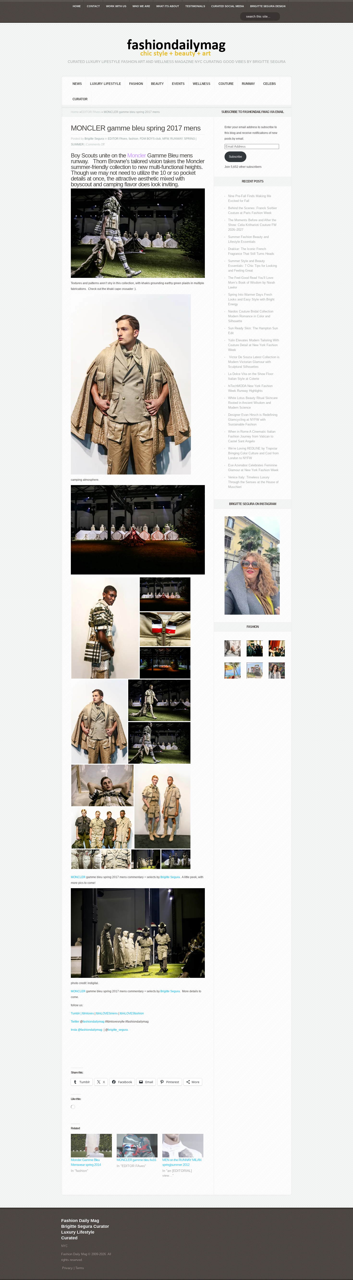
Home (75, 112)
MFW (165, 138)
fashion (136, 84)
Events (178, 84)
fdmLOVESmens (107, 1013)
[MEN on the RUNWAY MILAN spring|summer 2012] (182, 1145)
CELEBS (269, 84)
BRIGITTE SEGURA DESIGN (268, 6)
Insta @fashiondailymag (86, 1029)
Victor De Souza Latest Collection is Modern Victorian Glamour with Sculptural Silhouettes (254, 361)
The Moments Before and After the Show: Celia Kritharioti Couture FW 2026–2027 (252, 224)
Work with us (116, 6)
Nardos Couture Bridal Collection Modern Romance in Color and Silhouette (250, 316)
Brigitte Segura (94, 138)
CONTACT (93, 6)
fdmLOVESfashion (132, 1013)
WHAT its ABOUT (167, 6)
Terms (79, 1268)
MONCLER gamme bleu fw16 (136, 1160)
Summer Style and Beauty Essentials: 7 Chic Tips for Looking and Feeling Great (252, 265)
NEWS (77, 84)
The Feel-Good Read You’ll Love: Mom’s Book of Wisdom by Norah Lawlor (251, 282)
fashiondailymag (93, 1021)
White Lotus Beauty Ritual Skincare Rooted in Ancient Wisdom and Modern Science (253, 402)
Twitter (75, 1021)
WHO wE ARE (141, 6)
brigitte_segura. (118, 1029)
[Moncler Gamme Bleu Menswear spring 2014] (91, 1145)
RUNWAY (248, 84)
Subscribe (235, 156)
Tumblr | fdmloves (82, 1013)
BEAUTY (157, 84)
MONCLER (78, 877)
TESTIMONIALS (195, 6)
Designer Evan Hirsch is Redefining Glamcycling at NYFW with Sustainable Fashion (252, 419)
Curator (80, 99)
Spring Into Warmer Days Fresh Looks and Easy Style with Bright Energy (251, 299)
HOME (77, 6)
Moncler (136, 155)
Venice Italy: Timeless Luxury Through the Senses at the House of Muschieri (253, 482)
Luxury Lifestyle (105, 84)
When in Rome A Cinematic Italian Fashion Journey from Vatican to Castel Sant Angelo (251, 436)
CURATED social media (227, 6)
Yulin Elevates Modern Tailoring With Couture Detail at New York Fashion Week (253, 345)
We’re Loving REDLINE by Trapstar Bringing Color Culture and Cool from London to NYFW (253, 453)
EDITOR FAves (91, 112)
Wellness (201, 84)
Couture (226, 84)
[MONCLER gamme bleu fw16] (137, 1145)
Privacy (67, 1268)
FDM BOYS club (150, 138)
